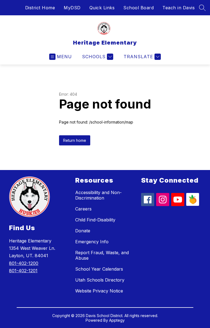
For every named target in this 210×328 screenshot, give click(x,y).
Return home (74, 140)
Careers (83, 209)
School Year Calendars (99, 269)
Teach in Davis (178, 7)
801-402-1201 (23, 270)
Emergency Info (92, 241)
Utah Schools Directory (99, 280)
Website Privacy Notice (99, 291)
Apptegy (117, 320)
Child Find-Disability (95, 219)
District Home (40, 7)
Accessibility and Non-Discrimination (98, 195)
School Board (138, 7)
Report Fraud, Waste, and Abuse (102, 255)
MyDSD (72, 7)
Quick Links (102, 7)
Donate (82, 230)
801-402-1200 (23, 263)
